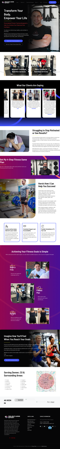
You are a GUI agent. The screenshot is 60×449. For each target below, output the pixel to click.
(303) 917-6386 (46, 422)
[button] (58, 2)
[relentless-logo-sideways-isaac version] (7, 1)
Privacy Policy (34, 446)
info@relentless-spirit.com (48, 423)
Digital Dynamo (44, 446)
